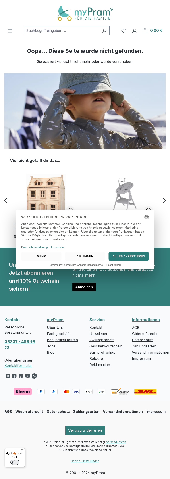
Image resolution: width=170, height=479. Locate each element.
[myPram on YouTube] (27, 377)
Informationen (146, 319)
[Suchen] (104, 30)
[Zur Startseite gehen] (85, 13)
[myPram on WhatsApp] (34, 377)
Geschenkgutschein (105, 346)
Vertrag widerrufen (85, 430)
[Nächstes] (164, 200)
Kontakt (95, 327)
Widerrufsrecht (144, 333)
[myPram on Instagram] (7, 377)
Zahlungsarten (144, 346)
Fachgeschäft (58, 333)
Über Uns (55, 327)
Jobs (51, 346)
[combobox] (61, 30)
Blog (50, 352)
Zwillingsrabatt (101, 340)
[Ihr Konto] (134, 30)
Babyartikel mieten (62, 340)
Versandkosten (116, 442)
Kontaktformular (18, 365)
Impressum (141, 358)
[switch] (14, 462)
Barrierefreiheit (102, 352)
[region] (85, 200)
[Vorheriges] (5, 200)
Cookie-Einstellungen (85, 461)
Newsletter (98, 333)
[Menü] (9, 30)
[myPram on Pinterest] (21, 377)
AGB (135, 327)
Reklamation (99, 364)
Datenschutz (142, 340)
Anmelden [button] (84, 287)
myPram (55, 319)
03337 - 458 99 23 (19, 344)
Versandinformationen (150, 352)
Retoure (96, 358)
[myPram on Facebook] (14, 377)
